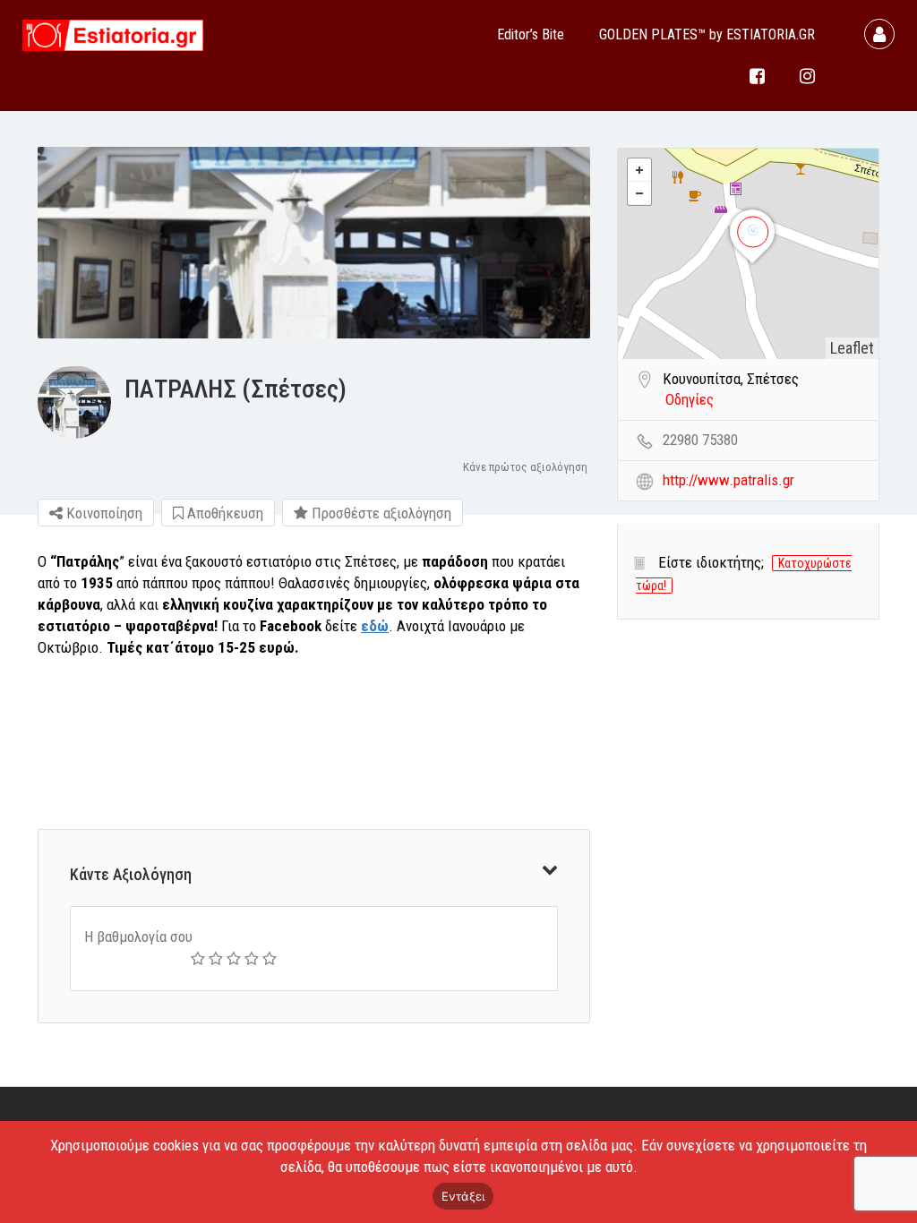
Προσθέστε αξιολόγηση (379, 513)
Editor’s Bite (530, 34)
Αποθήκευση (223, 513)
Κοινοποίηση (102, 513)
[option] (314, 242)
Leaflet (852, 347)
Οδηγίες (689, 399)
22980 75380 (700, 440)
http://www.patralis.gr (728, 480)
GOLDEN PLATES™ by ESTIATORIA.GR (707, 34)
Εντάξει (463, 1196)
